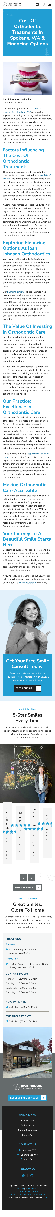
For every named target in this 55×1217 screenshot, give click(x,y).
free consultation (27, 582)
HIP (45, 1197)
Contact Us (27, 1135)
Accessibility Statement (20, 1194)
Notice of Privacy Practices (27, 1191)
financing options (15, 291)
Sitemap (20, 1188)
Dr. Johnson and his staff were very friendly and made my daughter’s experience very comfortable (20, 841)
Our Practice (27, 1120)
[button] (49, 4)
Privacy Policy (31, 1188)
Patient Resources (27, 1130)
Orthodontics (27, 1125)
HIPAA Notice (39, 1194)
